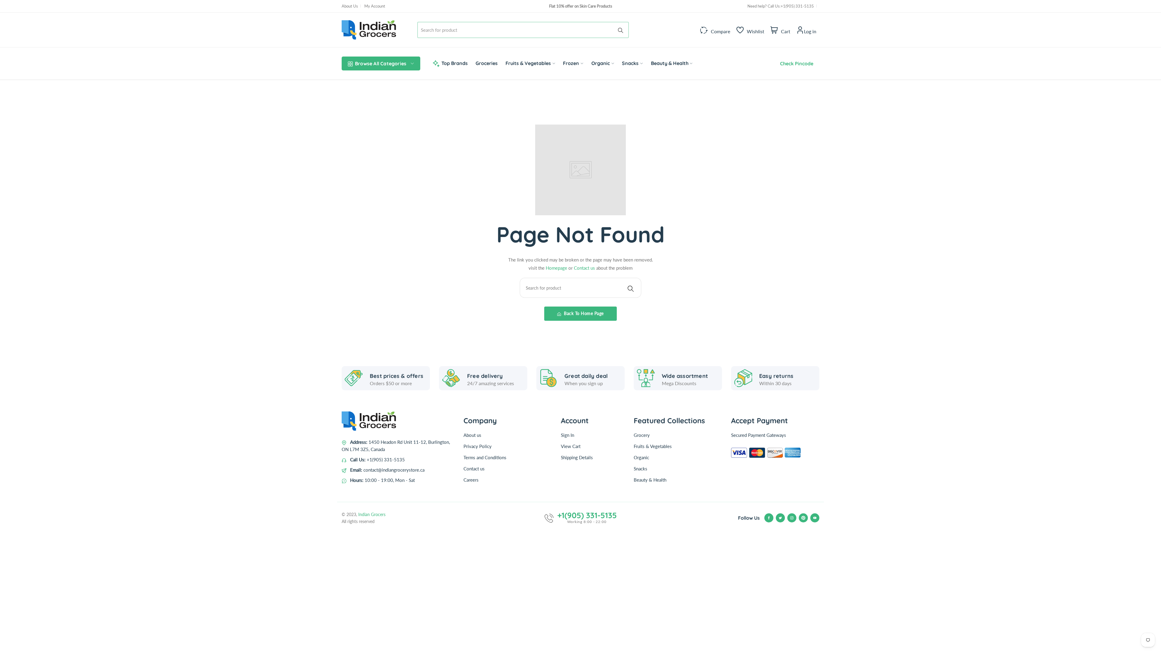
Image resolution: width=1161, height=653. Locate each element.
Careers (471, 479)
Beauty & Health (650, 479)
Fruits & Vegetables (653, 446)
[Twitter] (780, 517)
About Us (350, 6)
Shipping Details (577, 457)
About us (472, 435)
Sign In (567, 435)
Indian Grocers (371, 514)
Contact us (585, 268)
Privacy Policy (477, 446)
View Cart (570, 446)
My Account (374, 6)
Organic (641, 457)
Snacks (640, 468)
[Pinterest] (803, 517)
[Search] (621, 29)
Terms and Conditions (484, 457)
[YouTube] (814, 517)
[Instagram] (791, 517)
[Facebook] (768, 517)
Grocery (642, 435)
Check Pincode (795, 63)
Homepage (557, 268)
